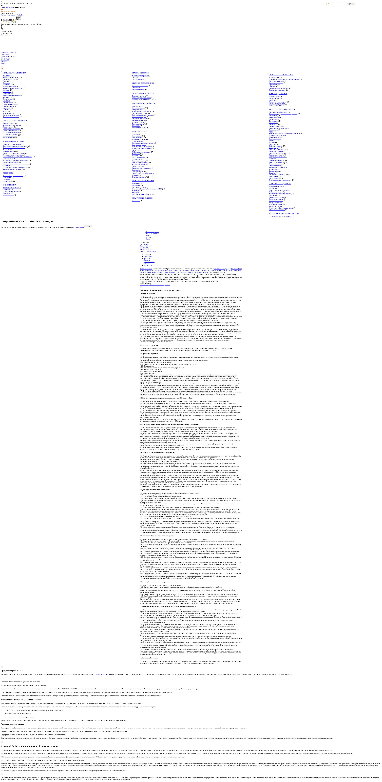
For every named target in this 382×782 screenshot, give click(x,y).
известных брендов (220, 269)
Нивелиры (272, 144)
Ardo (239, 270)
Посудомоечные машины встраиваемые (16, 164)
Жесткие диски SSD (139, 187)
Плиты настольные (9, 104)
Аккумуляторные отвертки (278, 112)
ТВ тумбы (6, 179)
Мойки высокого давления (141, 152)
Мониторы (135, 191)
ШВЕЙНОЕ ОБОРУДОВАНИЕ (143, 83)
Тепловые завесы (138, 122)
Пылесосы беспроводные (277, 102)
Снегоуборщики (137, 171)
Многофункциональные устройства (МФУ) (284, 79)
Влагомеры (273, 123)
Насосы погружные (138, 164)
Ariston (176, 270)
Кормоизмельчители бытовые (142, 148)
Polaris (149, 272)
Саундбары (6, 193)
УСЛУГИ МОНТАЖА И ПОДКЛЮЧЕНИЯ (284, 213)
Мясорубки (6, 97)
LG (152, 270)
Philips (142, 270)
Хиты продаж (5, 58)
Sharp (192, 270)
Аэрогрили (6, 76)
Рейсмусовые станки (276, 199)
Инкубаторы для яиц (139, 145)
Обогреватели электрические (142, 115)
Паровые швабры (275, 96)
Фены (134, 77)
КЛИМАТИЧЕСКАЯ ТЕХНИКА (143, 103)
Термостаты (136, 126)
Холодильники (8, 138)
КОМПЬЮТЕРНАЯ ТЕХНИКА (143, 181)
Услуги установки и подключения (280, 216)
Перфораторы (273, 148)
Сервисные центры (152, 232)
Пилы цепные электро (276, 149)
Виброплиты (273, 119)
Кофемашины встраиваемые (12, 155)
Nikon (201, 272)
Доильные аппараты (139, 139)
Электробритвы (137, 79)
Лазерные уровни (275, 139)
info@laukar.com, (101, 674)
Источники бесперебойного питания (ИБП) (147, 189)
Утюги (5, 111)
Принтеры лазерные (276, 81)
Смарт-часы (136, 201)
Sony (240, 269)
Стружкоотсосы (274, 166)
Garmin (205, 272)
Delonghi (172, 272)
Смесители (6, 166)
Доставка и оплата (146, 249)
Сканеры (272, 86)
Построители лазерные (277, 157)
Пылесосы (272, 100)
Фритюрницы (7, 113)
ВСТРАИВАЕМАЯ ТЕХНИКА (13, 141)
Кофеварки (6, 83)
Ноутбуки (135, 192)
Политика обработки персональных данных (155, 285)
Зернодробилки (137, 141)
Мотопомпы (136, 159)
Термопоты (6, 108)
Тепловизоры (273, 169)
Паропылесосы (274, 98)
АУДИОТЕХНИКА (9, 185)
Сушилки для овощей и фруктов (143, 173)
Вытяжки (6, 149)
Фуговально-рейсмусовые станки (280, 208)
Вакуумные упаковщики (11, 77)
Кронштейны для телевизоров (13, 176)
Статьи (148, 239)
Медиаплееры (7, 177)
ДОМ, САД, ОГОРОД (139, 131)
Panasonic (234, 269)
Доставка (4, 61)
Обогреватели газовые (139, 113)
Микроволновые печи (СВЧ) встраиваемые (17, 157)
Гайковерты (273, 124)
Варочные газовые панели (12, 144)
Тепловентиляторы (138, 120)
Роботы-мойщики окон (277, 104)
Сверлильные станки (276, 201)
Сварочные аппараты (276, 160)
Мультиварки (7, 93)
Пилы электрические (276, 151)
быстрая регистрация (8, 15)
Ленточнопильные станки (278, 190)
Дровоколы (273, 188)
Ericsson (230, 270)
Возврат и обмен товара (148, 251)
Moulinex (160, 272)
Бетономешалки (274, 117)
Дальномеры (273, 130)
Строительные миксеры (277, 162)
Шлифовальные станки (277, 210)
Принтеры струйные (276, 83)
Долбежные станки (275, 186)
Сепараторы (136, 170)
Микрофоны (7, 189)
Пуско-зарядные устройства (141, 98)
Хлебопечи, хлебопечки (11, 115)
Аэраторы (135, 134)
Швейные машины (138, 89)
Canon (196, 272)
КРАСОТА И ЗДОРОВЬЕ (140, 73)
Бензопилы (273, 115)
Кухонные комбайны (10, 86)
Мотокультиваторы (138, 157)
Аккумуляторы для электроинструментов (283, 114)
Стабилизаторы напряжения (278, 88)
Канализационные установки (142, 146)
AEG (180, 270)
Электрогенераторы (139, 177)
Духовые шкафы (8, 151)
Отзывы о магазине (152, 233)
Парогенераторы (8, 102)
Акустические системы (11, 188)
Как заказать (5, 60)
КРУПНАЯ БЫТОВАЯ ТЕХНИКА (15, 120)
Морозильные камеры (10, 125)
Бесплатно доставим (8, 11)
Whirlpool (143, 272)
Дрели (271, 132)
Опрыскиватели (137, 166)
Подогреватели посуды (11, 162)
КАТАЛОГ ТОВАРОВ (8, 52)
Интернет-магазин (146, 269)
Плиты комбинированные (11, 129)
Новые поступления (8, 56)
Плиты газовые (8, 127)
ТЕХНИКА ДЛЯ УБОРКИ (278, 94)
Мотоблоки (136, 154)
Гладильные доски (9, 79)
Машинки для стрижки (140, 76)
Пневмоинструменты (276, 155)
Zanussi (224, 270)
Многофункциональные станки (280, 194)
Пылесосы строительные (140, 168)
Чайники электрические (11, 117)
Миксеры (6, 90)
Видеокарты (136, 185)
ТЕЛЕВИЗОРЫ (8, 173)
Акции (3, 63)
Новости (148, 235)
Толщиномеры (274, 171)
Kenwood (190, 272)
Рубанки (272, 158)
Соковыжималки (8, 106)
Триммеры (135, 175)
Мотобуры (135, 155)
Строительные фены (276, 164)
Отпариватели (8, 99)
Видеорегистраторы (139, 96)
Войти (21, 15)
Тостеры (5, 110)
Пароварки (6, 101)
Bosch (160, 270)
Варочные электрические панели (14, 148)
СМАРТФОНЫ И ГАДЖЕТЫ (142, 198)
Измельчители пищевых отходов (14, 153)
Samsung (148, 270)
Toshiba (197, 270)
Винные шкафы (8, 123)
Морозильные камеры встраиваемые (15, 160)
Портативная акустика (10, 191)
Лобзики (272, 142)
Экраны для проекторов (277, 90)
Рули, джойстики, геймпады (141, 194)
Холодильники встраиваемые (13, 169)
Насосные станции (138, 161)
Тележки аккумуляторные (278, 167)
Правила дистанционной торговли (149, 261)
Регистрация (144, 244)
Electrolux (186, 270)
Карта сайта (148, 265)
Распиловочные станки (277, 197)
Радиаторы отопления (139, 118)
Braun (178, 272)
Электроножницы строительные (280, 180)
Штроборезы (273, 176)
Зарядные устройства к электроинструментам (284, 133)
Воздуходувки (137, 136)
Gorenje (203, 270)
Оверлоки (135, 87)
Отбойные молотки (275, 146)
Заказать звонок (6, 35)
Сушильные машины (10, 136)
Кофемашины (7, 84)
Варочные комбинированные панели (15, 146)
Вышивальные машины (140, 86)
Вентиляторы (136, 106)
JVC (155, 270)
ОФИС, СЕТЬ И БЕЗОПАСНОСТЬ (281, 75)
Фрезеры (272, 173)
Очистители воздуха (139, 117)
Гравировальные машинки (278, 128)
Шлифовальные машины (277, 174)
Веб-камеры (136, 183)
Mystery (183, 272)
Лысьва (166, 272)
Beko (208, 270)
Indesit (219, 270)
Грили (5, 81)
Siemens (165, 270)
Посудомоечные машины (11, 132)
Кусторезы (135, 150)
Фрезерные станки (275, 206)
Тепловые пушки (138, 124)
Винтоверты (273, 121)
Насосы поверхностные (140, 163)
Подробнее (80, 227)
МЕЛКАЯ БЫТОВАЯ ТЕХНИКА (14, 73)
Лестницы (272, 141)
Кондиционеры (137, 110)
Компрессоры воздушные (277, 135)
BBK (235, 270)
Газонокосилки (137, 138)
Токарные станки (275, 202)
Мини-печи (7, 92)
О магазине (5, 54)
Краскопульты (274, 137)
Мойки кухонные (9, 158)
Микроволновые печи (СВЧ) (12, 88)
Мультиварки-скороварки (11, 95)
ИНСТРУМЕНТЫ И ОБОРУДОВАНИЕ (282, 109)
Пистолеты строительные (277, 153)
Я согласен (87, 226)
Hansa (171, 270)
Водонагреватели (138, 108)
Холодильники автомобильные (142, 99)
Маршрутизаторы (275, 77)
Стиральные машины (10, 134)
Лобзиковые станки (275, 192)
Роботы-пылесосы (275, 105)
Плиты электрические (10, 130)
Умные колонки (8, 195)
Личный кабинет (145, 246)
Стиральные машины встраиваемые (15, 167)
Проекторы (273, 84)
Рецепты (148, 237)
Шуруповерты (274, 178)
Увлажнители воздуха (139, 127)
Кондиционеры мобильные (141, 111)
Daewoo (213, 270)
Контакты (147, 258)
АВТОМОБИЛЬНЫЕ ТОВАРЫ (143, 93)
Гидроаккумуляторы (276, 126)
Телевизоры (7, 181)
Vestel (154, 272)
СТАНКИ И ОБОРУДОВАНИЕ (280, 184)
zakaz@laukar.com (7, 7)
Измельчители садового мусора (142, 143)
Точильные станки (275, 204)
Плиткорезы (273, 195)
